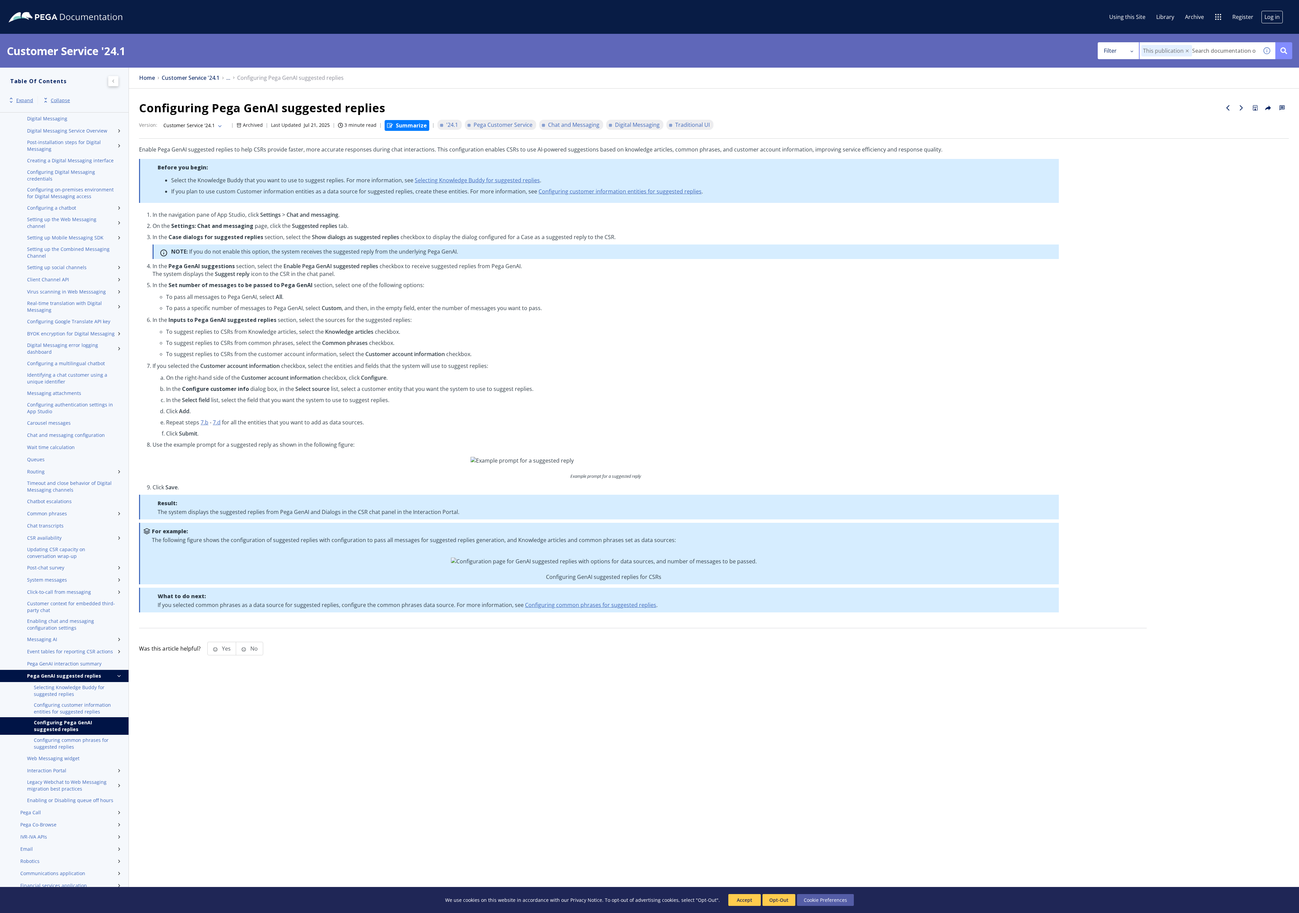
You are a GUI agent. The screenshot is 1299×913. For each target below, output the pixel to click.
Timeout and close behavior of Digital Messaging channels (69, 486)
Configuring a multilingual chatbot (66, 363)
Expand (24, 100)
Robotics (30, 861)
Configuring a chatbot (51, 208)
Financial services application (53, 885)
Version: (148, 125)
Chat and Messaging (573, 124)
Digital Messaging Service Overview (67, 130)
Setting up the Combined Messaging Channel (68, 252)
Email (26, 849)
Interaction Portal (46, 770)
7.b (204, 422)
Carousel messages (49, 423)
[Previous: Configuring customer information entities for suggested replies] (1228, 108)
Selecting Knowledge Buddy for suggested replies (69, 690)
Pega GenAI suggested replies (64, 676)
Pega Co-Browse (38, 824)
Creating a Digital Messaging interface (70, 160)
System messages (47, 580)
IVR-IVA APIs (33, 837)
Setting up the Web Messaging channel (61, 222)
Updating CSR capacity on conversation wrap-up (56, 552)
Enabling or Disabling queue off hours (70, 800)
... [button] (228, 78)
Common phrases (47, 513)
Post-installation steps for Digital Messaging (64, 145)
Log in (1272, 17)
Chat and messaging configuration (66, 435)
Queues (36, 459)
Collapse (60, 100)
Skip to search (82, 7)
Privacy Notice (586, 900)
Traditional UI (692, 124)
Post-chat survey (45, 567)
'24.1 (452, 124)
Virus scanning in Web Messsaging (66, 291)
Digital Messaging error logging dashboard (62, 348)
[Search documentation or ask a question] (1283, 50)
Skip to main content (30, 7)
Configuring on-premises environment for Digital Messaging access (70, 193)
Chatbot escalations (49, 501)
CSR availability (44, 538)
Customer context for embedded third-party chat (71, 606)
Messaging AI (42, 639)
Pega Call (30, 812)
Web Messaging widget (53, 758)
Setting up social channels (57, 267)
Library (1165, 17)
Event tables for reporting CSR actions (70, 651)
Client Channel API (48, 279)
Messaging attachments (54, 393)
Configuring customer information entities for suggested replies (72, 708)
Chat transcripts (45, 525)
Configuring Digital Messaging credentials (61, 175)
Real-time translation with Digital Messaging (64, 306)
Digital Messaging (47, 118)
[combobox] (1199, 50)
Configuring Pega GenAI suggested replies (63, 725)
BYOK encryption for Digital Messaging (71, 333)
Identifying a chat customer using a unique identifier (67, 378)
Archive (1194, 17)
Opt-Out (779, 900)
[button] (1187, 50)
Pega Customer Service (503, 124)
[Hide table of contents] (113, 81)
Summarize (411, 125)
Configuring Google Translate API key (68, 321)
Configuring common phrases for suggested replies (71, 743)
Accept (744, 900)
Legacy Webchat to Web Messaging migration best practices (67, 785)
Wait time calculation (51, 447)
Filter (1110, 50)
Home (147, 78)
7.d (217, 422)
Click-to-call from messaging (59, 592)
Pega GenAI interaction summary (64, 663)
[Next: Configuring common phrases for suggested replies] (1241, 108)
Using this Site (1127, 17)
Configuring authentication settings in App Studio (70, 408)
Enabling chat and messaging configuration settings (60, 624)
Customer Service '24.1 (191, 78)
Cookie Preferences (825, 900)
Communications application (52, 873)
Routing (36, 471)
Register (1242, 17)
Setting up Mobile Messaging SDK (65, 237)
